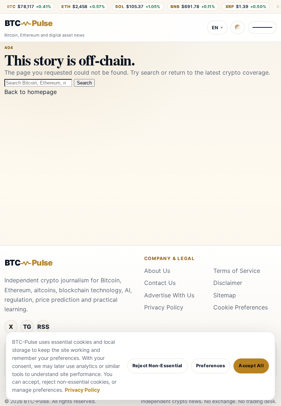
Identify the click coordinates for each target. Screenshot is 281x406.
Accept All (251, 365)
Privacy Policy (163, 307)
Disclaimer (227, 282)
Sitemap (224, 295)
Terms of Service (236, 270)
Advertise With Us (169, 295)
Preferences (210, 365)
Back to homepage (30, 91)
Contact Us (160, 282)
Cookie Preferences (240, 307)
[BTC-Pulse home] (34, 23)
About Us (157, 270)
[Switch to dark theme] (237, 27)
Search (84, 83)
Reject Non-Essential (157, 365)
